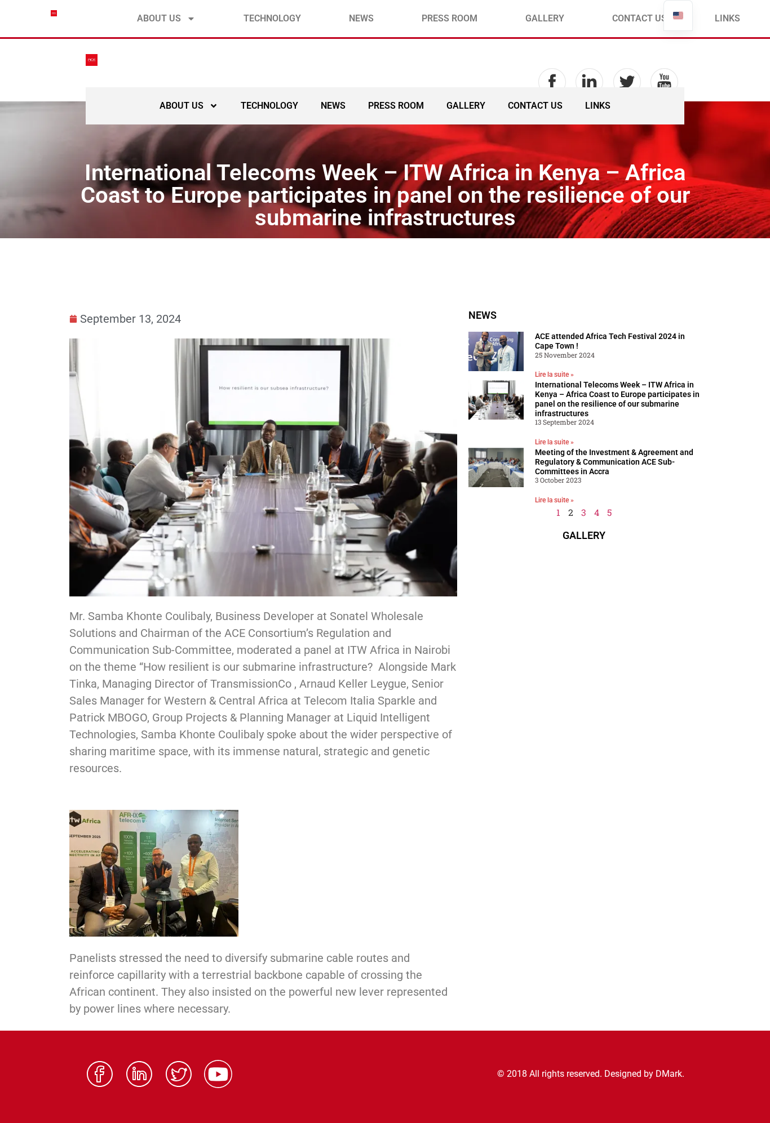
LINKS (727, 18)
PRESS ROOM (449, 18)
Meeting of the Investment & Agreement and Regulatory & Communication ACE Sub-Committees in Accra (614, 462)
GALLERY (544, 18)
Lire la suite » (554, 374)
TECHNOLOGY (272, 18)
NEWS (361, 18)
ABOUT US (159, 18)
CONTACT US (639, 18)
